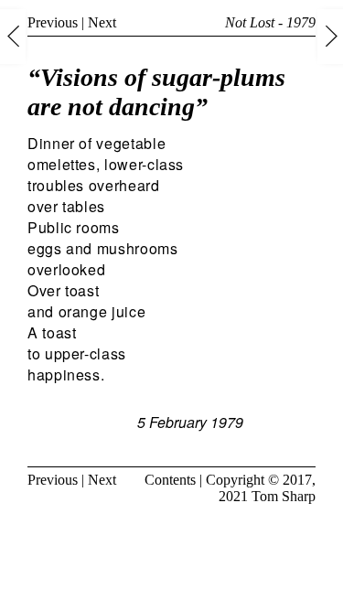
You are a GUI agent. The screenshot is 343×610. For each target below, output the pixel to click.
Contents (170, 479)
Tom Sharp (284, 496)
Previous (52, 22)
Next (102, 22)
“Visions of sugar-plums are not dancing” (156, 92)
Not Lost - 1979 (270, 22)
